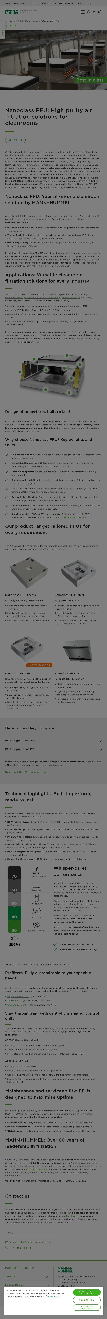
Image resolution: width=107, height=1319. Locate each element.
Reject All (86, 1300)
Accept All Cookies (87, 1292)
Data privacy (52, 1296)
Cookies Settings (87, 1307)
